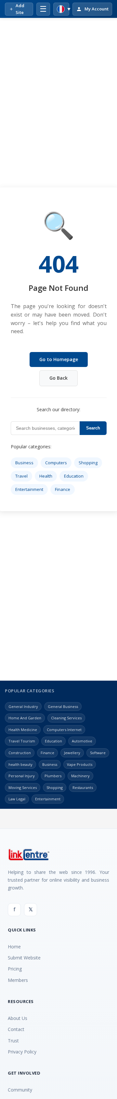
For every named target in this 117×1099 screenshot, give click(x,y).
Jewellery (72, 752)
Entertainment (29, 489)
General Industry (23, 706)
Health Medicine (22, 729)
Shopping (88, 463)
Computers (56, 463)
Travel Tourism (21, 741)
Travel (21, 476)
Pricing (15, 969)
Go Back (58, 378)
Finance (62, 489)
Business (24, 463)
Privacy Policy (22, 1052)
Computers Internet (64, 729)
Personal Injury (21, 775)
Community (20, 1090)
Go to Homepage (58, 359)
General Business (63, 706)
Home (14, 946)
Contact (16, 1029)
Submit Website (24, 958)
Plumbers (53, 775)
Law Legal (16, 798)
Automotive (82, 741)
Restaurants (82, 787)
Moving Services (22, 787)
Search (93, 428)
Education (74, 476)
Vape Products (79, 764)
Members (18, 980)
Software (98, 752)
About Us (17, 1018)
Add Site (20, 9)
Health (45, 476)
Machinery (80, 775)
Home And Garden (24, 717)
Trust (13, 1041)
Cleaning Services (66, 717)
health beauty (20, 764)
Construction (19, 752)
